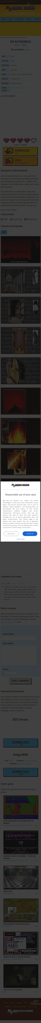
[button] (20, 539)
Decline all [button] (11, 534)
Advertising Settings (10, 525)
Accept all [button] (30, 533)
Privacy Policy (26, 527)
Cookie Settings (17, 527)
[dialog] (20, 511)
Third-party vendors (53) (21, 513)
